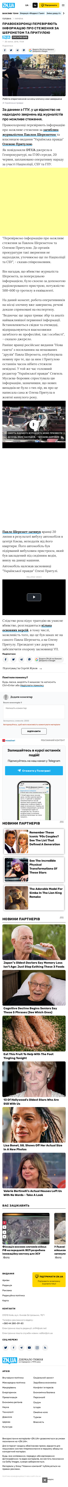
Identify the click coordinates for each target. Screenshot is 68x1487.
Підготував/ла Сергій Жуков (20, 668)
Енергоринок (9, 1392)
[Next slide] (63, 13)
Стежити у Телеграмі (36, 770)
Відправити (33, 731)
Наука (5, 1407)
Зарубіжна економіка (44, 1382)
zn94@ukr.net (39, 1328)
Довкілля (7, 1417)
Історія (37, 1407)
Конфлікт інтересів (43, 1387)
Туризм (37, 1417)
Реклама (7, 1290)
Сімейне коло (40, 1412)
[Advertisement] (34, 202)
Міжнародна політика (13, 1382)
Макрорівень (9, 1387)
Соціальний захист (43, 1377)
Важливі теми (10, 13)
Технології (7, 1412)
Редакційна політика (13, 1295)
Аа (35, 5)
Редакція (7, 1285)
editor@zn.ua (46, 1333)
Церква (6, 1422)
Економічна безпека (44, 1392)
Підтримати (51, 5)
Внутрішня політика (13, 1377)
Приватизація (9, 1397)
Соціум (37, 1402)
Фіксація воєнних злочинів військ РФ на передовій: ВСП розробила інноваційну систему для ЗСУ (24, 1250)
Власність (38, 1422)
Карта (5, 1300)
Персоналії (39, 1397)
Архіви (5, 1280)
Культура (7, 1427)
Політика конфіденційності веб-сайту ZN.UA (21, 1476)
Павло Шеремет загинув (21, 532)
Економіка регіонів (12, 1402)
